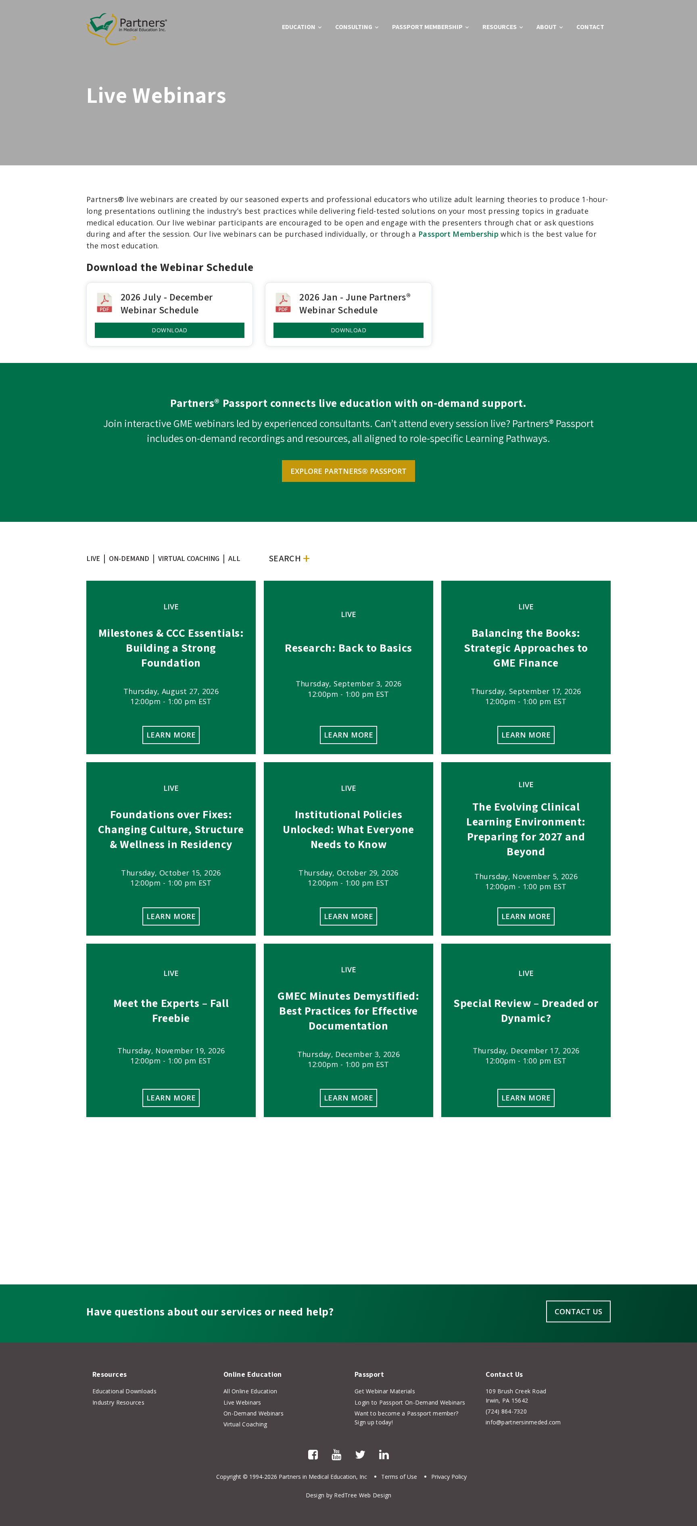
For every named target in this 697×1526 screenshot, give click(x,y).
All (234, 558)
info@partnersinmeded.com (523, 1422)
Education (298, 27)
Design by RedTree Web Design (349, 1495)
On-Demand (129, 558)
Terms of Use (399, 1476)
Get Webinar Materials (385, 1391)
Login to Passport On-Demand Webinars (410, 1402)
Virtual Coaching (188, 558)
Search (285, 558)
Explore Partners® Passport (348, 471)
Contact (590, 27)
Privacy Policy (449, 1476)
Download (169, 330)
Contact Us (578, 1311)
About (546, 27)
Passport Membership (427, 27)
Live (93, 558)
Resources (499, 27)
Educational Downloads (124, 1391)
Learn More (171, 735)
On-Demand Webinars (253, 1413)
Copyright (228, 1476)
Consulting (353, 27)
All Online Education (250, 1391)
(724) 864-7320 (506, 1411)
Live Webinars (242, 1402)
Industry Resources (118, 1402)
